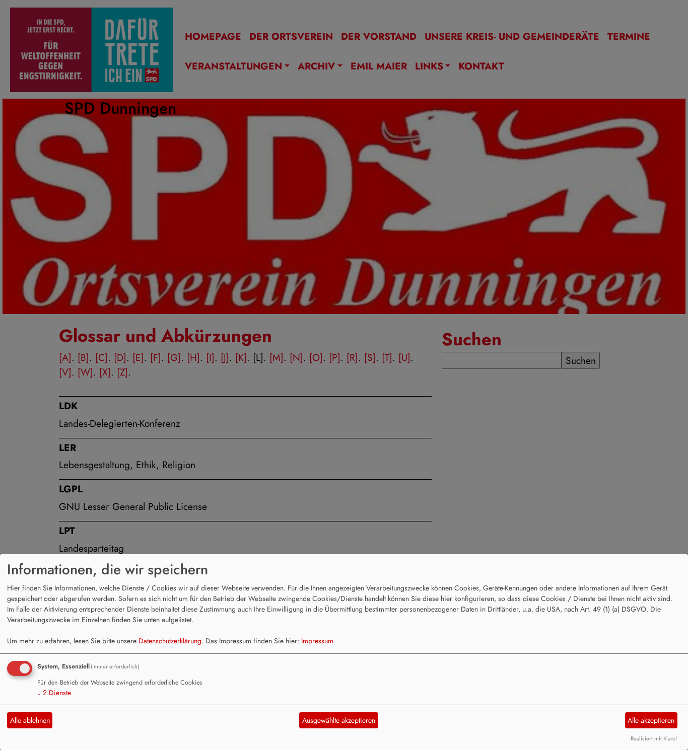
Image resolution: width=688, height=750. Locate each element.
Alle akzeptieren (651, 720)
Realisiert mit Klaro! (654, 738)
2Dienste (54, 693)
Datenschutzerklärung (170, 641)
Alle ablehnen (30, 720)
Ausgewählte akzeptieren (338, 720)
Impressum (317, 641)
